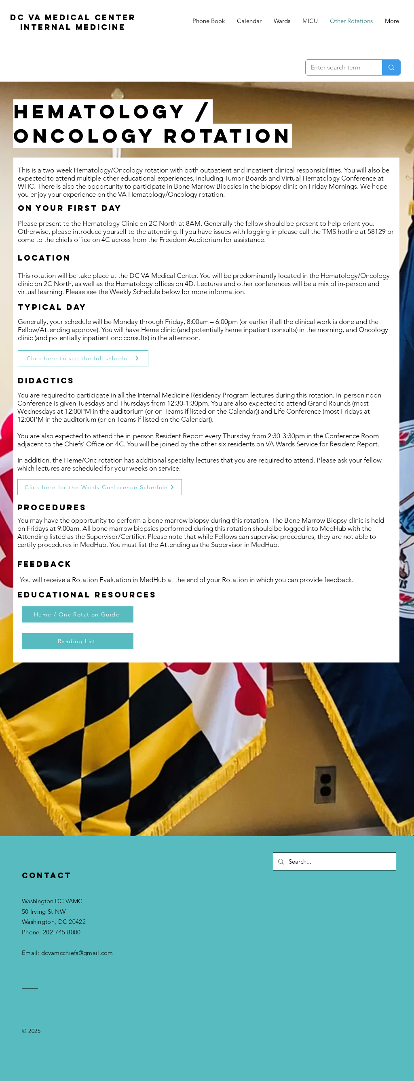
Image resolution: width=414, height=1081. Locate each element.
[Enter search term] (391, 67)
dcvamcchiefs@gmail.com (77, 953)
